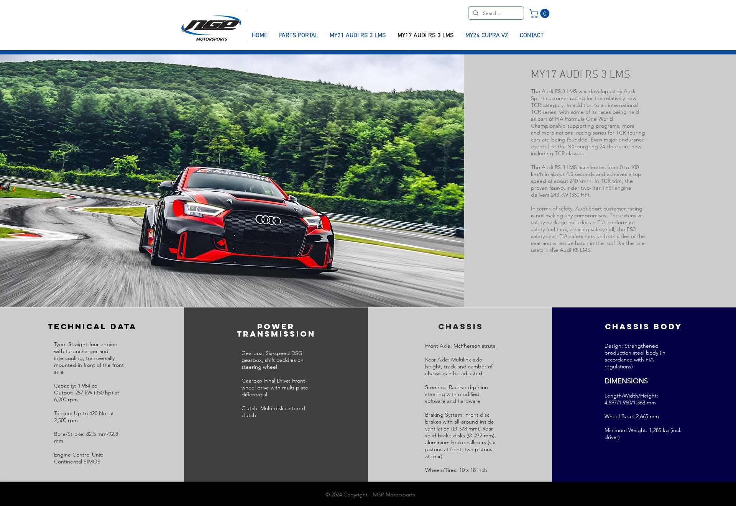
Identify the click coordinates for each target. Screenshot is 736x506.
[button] (540, 13)
